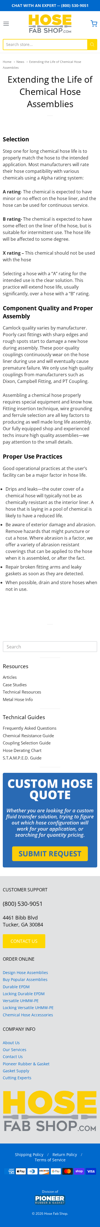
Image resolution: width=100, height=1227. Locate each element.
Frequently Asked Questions (29, 728)
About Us (11, 1042)
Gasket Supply (16, 1070)
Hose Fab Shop (55, 1213)
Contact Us (13, 1056)
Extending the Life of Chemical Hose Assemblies (50, 91)
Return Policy (64, 1154)
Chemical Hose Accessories (28, 1014)
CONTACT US (24, 941)
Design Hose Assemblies (25, 972)
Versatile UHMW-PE (21, 1000)
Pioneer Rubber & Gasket (26, 1063)
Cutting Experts (17, 1077)
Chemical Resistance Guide (28, 735)
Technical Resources (22, 692)
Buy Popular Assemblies (25, 979)
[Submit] (92, 44)
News (20, 62)
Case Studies (15, 684)
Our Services (14, 1049)
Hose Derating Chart (22, 750)
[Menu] (12, 23)
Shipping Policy (29, 1154)
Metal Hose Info (18, 699)
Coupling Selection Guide (27, 743)
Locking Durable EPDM (24, 993)
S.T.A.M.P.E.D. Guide (22, 758)
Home (7, 62)
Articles (10, 677)
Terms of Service (50, 1159)
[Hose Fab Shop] (50, 23)
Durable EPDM (16, 986)
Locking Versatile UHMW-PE (28, 1007)
